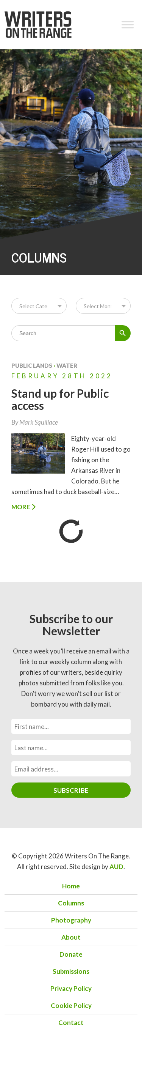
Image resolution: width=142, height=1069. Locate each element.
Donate (71, 954)
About (71, 937)
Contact (71, 1022)
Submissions (71, 971)
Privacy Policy (71, 988)
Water (66, 365)
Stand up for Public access (60, 399)
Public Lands (31, 365)
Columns (71, 903)
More (21, 507)
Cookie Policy (71, 1005)
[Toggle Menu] (128, 24)
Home (71, 886)
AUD (116, 867)
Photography (71, 920)
